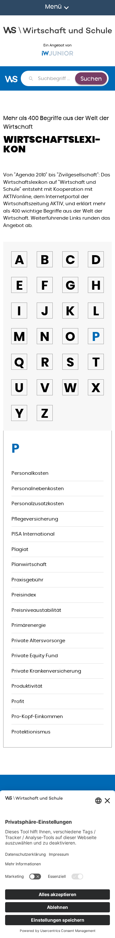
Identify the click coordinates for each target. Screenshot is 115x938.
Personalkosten (30, 473)
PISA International (33, 533)
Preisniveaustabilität (36, 610)
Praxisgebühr (27, 579)
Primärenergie (29, 625)
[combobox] (56, 78)
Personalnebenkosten (38, 488)
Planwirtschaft (29, 564)
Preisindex (24, 594)
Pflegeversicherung (35, 518)
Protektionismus (31, 731)
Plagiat (20, 549)
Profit (18, 701)
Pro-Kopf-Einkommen (37, 716)
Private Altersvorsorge (38, 640)
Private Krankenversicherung (46, 670)
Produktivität (27, 686)
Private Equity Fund (35, 655)
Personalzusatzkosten (38, 503)
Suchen (91, 79)
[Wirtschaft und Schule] (57, 29)
